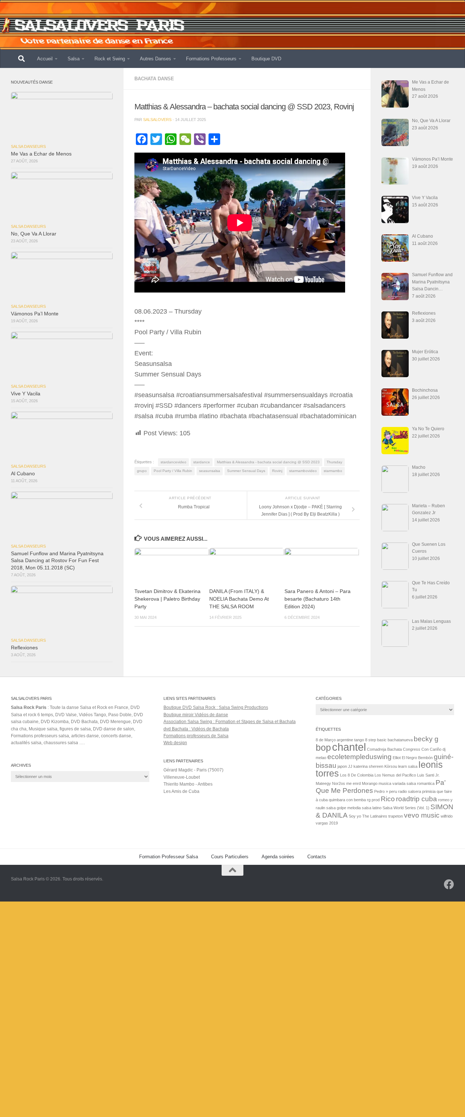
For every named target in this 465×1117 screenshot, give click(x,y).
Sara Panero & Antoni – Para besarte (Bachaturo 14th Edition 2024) (317, 599)
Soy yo (355, 816)
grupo (142, 471)
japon (342, 766)
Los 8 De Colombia (356, 775)
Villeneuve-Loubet (181, 777)
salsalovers (157, 119)
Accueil (45, 58)
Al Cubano (23, 473)
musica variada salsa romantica (406, 783)
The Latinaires (374, 816)
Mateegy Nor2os (330, 783)
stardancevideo (173, 462)
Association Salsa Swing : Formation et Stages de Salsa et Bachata (229, 721)
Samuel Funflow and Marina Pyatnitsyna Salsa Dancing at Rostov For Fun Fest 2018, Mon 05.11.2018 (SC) (57, 560)
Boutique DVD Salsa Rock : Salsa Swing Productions (215, 707)
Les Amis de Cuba (181, 791)
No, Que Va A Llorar (33, 234)
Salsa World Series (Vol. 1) (406, 808)
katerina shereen (368, 766)
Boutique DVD (266, 58)
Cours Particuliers (229, 856)
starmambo (333, 471)
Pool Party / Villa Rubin (173, 471)
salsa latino (371, 808)
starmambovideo (303, 471)
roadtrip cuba (416, 799)
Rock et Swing (109, 58)
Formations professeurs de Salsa (196, 735)
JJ (350, 766)
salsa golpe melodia (343, 808)
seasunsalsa (209, 471)
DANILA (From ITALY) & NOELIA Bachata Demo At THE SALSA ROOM (239, 599)
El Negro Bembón (417, 757)
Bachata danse (154, 78)
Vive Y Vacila (25, 393)
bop (323, 748)
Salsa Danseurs (28, 146)
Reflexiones (24, 647)
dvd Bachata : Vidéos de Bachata (196, 728)
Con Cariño (431, 749)
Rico (388, 799)
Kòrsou (390, 766)
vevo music (422, 815)
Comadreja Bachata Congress (393, 749)
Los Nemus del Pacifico (395, 775)
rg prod (373, 800)
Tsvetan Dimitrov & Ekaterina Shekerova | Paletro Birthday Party (167, 599)
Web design (175, 742)
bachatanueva (400, 740)
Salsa (74, 58)
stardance (201, 462)
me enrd (353, 783)
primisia (429, 791)
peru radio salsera (405, 791)
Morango (369, 783)
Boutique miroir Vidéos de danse (195, 714)
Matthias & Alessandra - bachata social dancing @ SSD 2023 (268, 462)
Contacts (316, 856)
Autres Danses (155, 58)
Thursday (334, 462)
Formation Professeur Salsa (168, 856)
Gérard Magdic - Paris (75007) (193, 770)
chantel (349, 747)
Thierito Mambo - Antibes (188, 784)
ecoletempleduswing (359, 757)
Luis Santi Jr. (428, 775)
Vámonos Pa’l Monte (34, 313)
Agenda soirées (278, 856)
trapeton (395, 816)
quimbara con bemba (347, 800)
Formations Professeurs (211, 58)
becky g (426, 739)
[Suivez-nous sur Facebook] (449, 884)
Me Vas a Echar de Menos (41, 154)
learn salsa (407, 766)
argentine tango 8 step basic (362, 740)
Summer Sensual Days (246, 471)
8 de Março (326, 740)
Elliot (397, 757)
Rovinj (277, 471)
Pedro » (381, 791)
